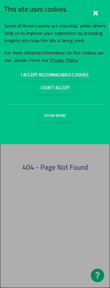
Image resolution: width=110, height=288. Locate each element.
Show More (55, 115)
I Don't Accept (55, 88)
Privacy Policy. (64, 60)
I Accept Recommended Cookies (55, 75)
